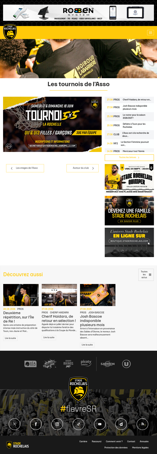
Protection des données (116, 448)
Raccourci (96, 442)
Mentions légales (140, 448)
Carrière (83, 442)
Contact (131, 442)
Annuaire (144, 442)
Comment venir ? (114, 442)
